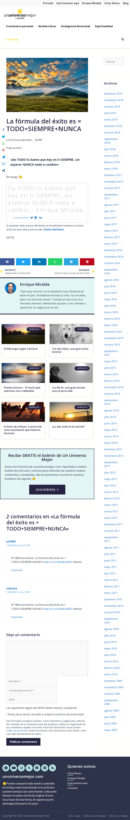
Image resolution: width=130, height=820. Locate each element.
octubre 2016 (112, 263)
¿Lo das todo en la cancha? (68, 426)
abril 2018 (110, 149)
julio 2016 (110, 286)
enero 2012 (111, 518)
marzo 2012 (111, 511)
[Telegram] (5, 767)
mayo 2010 (110, 648)
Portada (48, 3)
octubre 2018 (112, 132)
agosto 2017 (111, 205)
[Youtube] (13, 767)
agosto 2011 (111, 547)
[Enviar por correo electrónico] (3, 164)
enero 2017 (111, 243)
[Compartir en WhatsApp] (3, 143)
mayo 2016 (110, 299)
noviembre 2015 (113, 338)
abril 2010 (110, 655)
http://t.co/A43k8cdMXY (58, 562)
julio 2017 (110, 211)
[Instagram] (21, 767)
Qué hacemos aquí (67, 3)
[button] (7, 261)
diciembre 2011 (113, 524)
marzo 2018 (111, 155)
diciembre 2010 (113, 599)
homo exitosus (53, 229)
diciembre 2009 (113, 681)
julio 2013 (110, 472)
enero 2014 (111, 443)
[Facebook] (36, 767)
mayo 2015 (110, 361)
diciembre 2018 (113, 126)
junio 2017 (110, 218)
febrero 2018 (112, 162)
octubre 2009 (112, 694)
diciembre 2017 (113, 175)
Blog (125, 3)
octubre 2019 (112, 106)
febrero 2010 (112, 668)
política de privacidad (16, 730)
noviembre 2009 (113, 687)
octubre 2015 (112, 344)
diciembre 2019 (113, 93)
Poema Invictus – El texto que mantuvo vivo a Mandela (22, 389)
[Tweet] (3, 136)
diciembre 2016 (113, 250)
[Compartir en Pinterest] (3, 150)
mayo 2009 (110, 730)
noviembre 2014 (113, 387)
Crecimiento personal (19, 26)
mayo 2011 (110, 567)
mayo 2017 (110, 224)
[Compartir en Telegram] (3, 157)
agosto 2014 (111, 410)
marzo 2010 (111, 661)
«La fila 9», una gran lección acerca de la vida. (68, 389)
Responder (17, 570)
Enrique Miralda (91, 3)
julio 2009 (110, 717)
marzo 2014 (111, 436)
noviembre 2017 (113, 181)
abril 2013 (110, 485)
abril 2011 (110, 573)
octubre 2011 (112, 531)
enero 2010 (111, 674)
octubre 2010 (112, 612)
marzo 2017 (111, 230)
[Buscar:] (114, 61)
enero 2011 (111, 593)
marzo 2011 (111, 580)
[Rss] (52, 767)
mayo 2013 (110, 479)
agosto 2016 (111, 280)
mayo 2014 (110, 430)
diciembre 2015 (113, 331)
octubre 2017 (112, 188)
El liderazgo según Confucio (21, 348)
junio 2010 (110, 642)
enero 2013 (111, 505)
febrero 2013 (112, 498)
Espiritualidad (104, 26)
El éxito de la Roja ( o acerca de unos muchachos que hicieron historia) (23, 430)
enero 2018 (111, 168)
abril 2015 (110, 368)
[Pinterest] (44, 767)
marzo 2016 (111, 312)
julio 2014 (110, 417)
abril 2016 (110, 306)
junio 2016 (110, 293)
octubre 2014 (112, 393)
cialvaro (11, 588)
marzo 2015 (111, 374)
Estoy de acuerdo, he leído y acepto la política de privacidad (46, 714)
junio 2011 (110, 560)
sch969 (11, 541)
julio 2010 (110, 635)
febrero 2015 (112, 381)
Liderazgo (12, 39)
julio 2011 (110, 554)
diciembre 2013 (113, 449)
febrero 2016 (112, 318)
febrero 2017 (112, 237)
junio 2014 (110, 423)
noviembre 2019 (113, 100)
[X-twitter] (29, 767)
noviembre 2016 (113, 256)
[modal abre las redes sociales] (3, 170)
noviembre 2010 (113, 606)
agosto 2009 (111, 710)
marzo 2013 (111, 492)
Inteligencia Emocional (75, 26)
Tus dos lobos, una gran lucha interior (70, 350)
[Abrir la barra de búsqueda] (122, 39)
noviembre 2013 (113, 456)
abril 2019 (110, 113)
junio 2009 (110, 723)
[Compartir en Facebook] (3, 130)
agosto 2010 (111, 629)
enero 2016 (111, 325)
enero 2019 (111, 119)
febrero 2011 (112, 586)
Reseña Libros (47, 26)
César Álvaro (112, 3)
